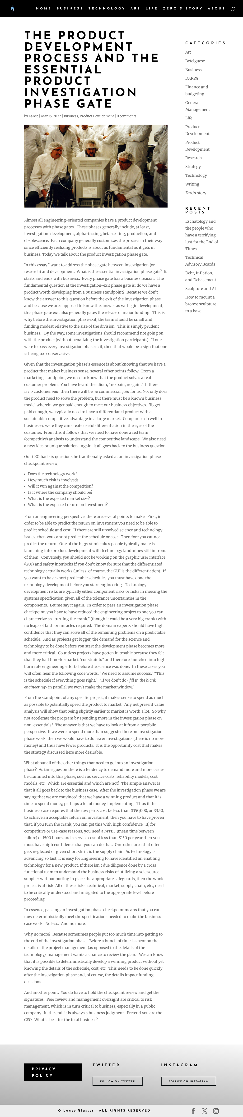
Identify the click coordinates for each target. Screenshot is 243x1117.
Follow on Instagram (189, 1081)
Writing (192, 184)
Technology (107, 8)
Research (193, 157)
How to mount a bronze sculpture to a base (200, 304)
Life (152, 8)
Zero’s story (183, 8)
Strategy (193, 166)
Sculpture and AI (200, 288)
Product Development (97, 116)
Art (136, 8)
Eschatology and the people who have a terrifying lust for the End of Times (201, 235)
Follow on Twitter (117, 1081)
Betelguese (195, 61)
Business (70, 8)
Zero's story (195, 192)
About (217, 8)
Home (44, 8)
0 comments (126, 116)
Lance (33, 116)
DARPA (191, 78)
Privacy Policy (44, 1072)
